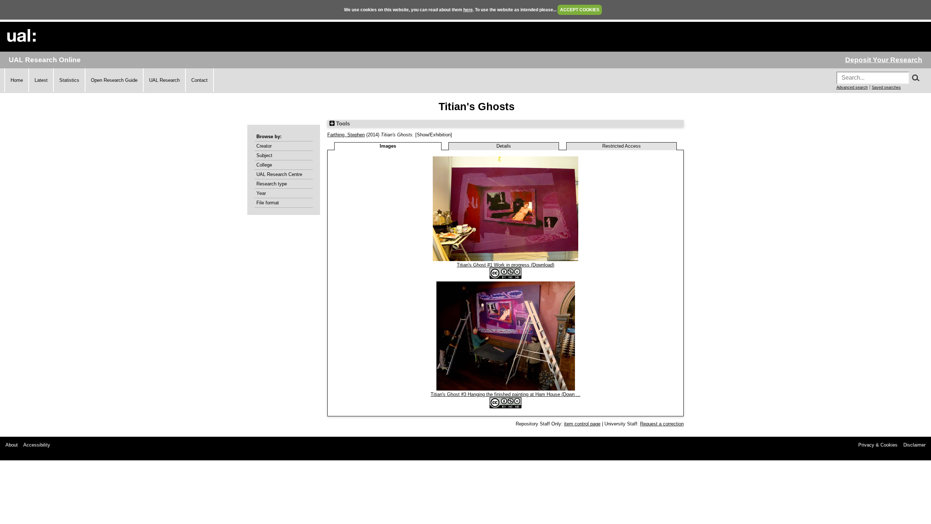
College (264, 165)
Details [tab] (503, 146)
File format (267, 202)
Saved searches (886, 87)
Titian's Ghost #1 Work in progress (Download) (505, 265)
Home (17, 80)
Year (261, 193)
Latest (41, 80)
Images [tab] (388, 146)
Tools (342, 124)
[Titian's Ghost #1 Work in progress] (505, 259)
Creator (264, 146)
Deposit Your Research (883, 60)
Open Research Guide (114, 80)
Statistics (69, 80)
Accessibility (36, 445)
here (468, 9)
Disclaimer (914, 445)
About (11, 445)
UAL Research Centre (279, 174)
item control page (582, 424)
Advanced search (852, 87)
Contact (199, 80)
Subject (264, 155)
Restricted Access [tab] (621, 146)
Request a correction (662, 424)
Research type (271, 184)
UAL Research (164, 80)
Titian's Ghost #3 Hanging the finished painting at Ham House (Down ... (505, 394)
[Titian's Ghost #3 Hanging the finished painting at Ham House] (505, 389)
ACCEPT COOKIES (579, 9)
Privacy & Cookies (878, 445)
